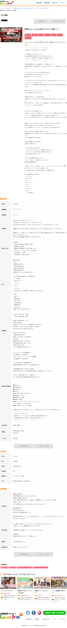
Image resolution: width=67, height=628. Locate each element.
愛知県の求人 (4, 567)
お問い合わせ (46, 619)
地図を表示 (16, 433)
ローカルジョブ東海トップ (6, 8)
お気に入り (55, 2)
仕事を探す (39, 2)
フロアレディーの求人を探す (41, 8)
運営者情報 (28, 619)
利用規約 (37, 619)
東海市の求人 (12, 567)
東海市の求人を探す (28, 8)
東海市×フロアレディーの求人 (40, 567)
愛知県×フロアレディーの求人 (24, 567)
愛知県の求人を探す (18, 8)
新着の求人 (47, 2)
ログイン (62, 2)
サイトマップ (62, 619)
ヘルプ (54, 619)
